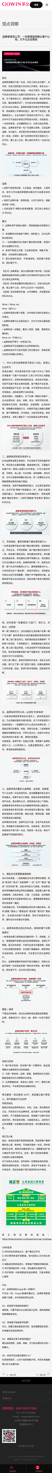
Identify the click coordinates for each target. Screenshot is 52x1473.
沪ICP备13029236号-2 (29, 1460)
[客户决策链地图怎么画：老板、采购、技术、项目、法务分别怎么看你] (48, 1373)
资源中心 (7, 1398)
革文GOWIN (8, 1392)
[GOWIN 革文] (15, 5)
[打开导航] (47, 5)
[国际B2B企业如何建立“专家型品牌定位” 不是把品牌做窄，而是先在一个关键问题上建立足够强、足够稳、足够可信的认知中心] (3, 1373)
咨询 (36, 5)
